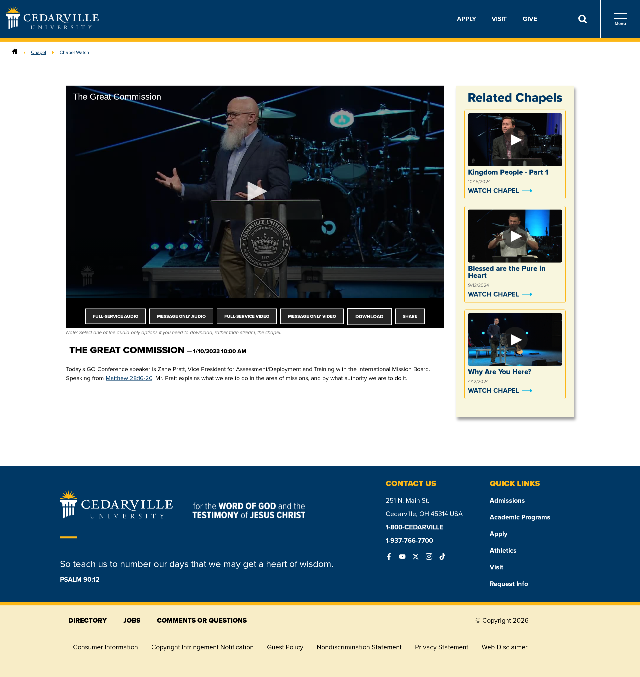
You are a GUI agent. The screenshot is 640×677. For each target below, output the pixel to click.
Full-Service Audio (115, 316)
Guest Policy (285, 647)
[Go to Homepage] (52, 27)
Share (410, 316)
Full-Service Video (246, 316)
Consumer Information (105, 647)
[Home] (14, 52)
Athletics (503, 550)
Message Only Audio (181, 316)
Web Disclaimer (505, 647)
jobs (131, 620)
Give (530, 19)
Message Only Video (312, 316)
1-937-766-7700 (409, 540)
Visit (499, 19)
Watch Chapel (493, 191)
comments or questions (202, 620)
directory (87, 620)
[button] (255, 191)
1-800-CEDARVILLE (414, 527)
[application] (255, 192)
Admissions (507, 500)
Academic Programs (520, 517)
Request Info (509, 584)
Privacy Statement (441, 647)
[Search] (582, 19)
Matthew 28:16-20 (129, 378)
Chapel (38, 52)
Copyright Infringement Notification (202, 647)
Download (369, 316)
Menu (620, 23)
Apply (466, 19)
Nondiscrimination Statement (359, 647)
